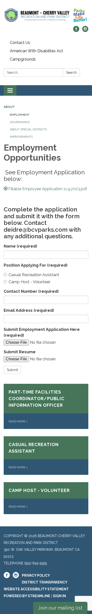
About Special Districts (28, 129)
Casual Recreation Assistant (34, 274)
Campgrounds (23, 59)
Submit (12, 370)
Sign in (59, 596)
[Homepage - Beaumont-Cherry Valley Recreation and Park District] (46, 15)
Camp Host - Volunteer (29, 282)
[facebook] (76, 30)
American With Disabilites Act (36, 51)
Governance (20, 122)
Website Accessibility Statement (36, 589)
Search (71, 72)
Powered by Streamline (27, 596)
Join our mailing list (60, 608)
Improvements (21, 136)
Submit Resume (20, 352)
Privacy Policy (36, 575)
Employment (19, 114)
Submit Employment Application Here (42, 332)
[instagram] (85, 30)
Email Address (29, 310)
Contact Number (31, 291)
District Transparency (44, 582)
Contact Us (20, 42)
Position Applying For (35, 265)
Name (20, 246)
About (9, 107)
